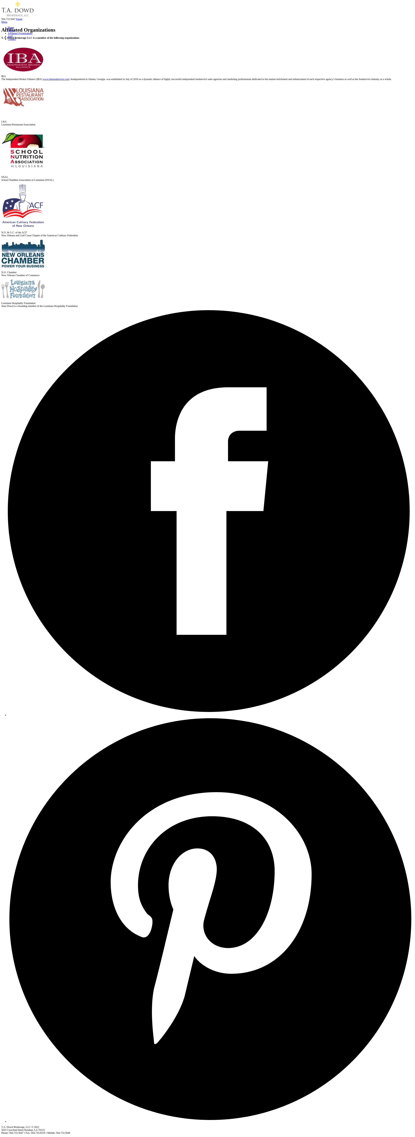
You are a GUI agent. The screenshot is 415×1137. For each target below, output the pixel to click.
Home (11, 27)
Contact (12, 39)
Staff (10, 36)
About (11, 30)
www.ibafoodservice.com (56, 79)
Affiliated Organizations (20, 33)
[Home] (17, 16)
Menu (4, 22)
